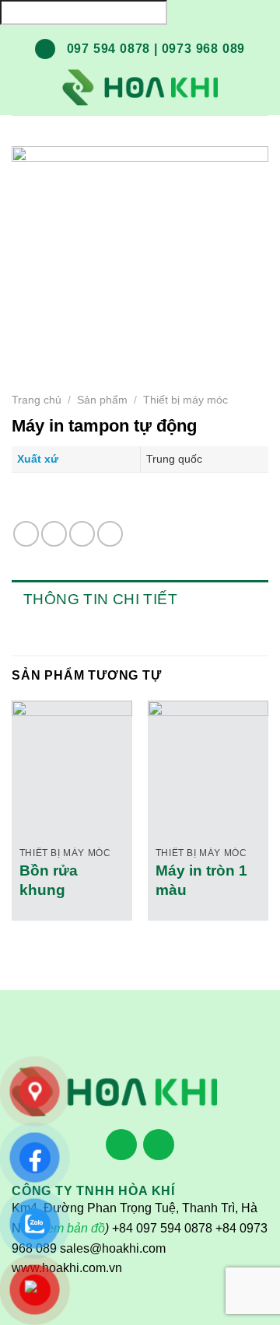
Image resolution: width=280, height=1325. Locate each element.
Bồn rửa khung (48, 880)
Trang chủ (36, 400)
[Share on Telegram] (110, 534)
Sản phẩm (102, 400)
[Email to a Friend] (82, 534)
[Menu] (23, 87)
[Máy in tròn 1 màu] (208, 761)
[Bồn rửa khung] (72, 761)
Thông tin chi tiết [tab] (100, 599)
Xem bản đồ (71, 1228)
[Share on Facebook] (54, 534)
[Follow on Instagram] (158, 1145)
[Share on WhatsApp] (26, 534)
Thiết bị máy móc (185, 400)
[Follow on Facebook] (121, 1145)
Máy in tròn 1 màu (201, 880)
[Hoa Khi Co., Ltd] (140, 88)
